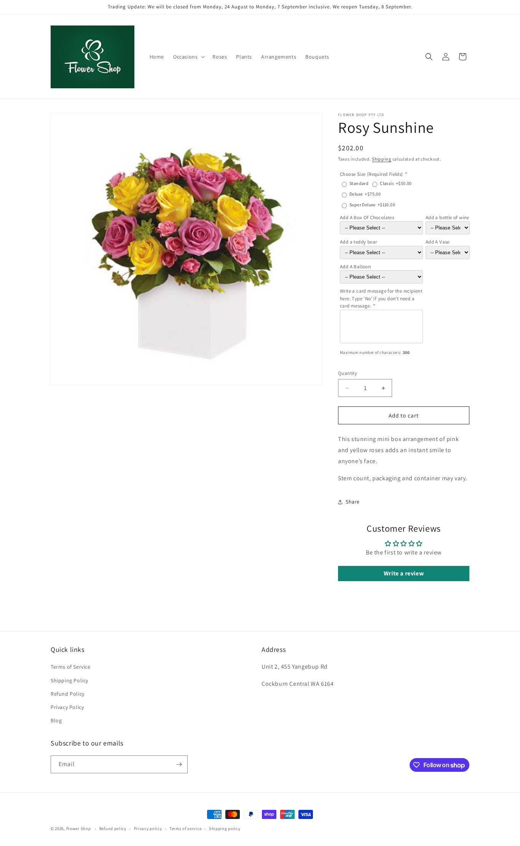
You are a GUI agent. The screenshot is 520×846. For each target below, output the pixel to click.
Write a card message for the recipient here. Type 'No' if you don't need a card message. (381, 298)
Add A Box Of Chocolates (367, 217)
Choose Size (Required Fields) (371, 174)
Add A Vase (438, 242)
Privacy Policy (67, 707)
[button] (188, 57)
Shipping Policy (69, 680)
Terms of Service (71, 666)
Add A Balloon (355, 266)
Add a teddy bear (358, 242)
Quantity (347, 373)
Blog (56, 720)
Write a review (404, 573)
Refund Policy (68, 693)
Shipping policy (225, 828)
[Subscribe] (179, 764)
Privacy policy (148, 828)
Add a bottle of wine (447, 217)
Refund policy (112, 828)
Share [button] (353, 501)
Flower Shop (78, 828)
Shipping (381, 159)
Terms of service (185, 828)
